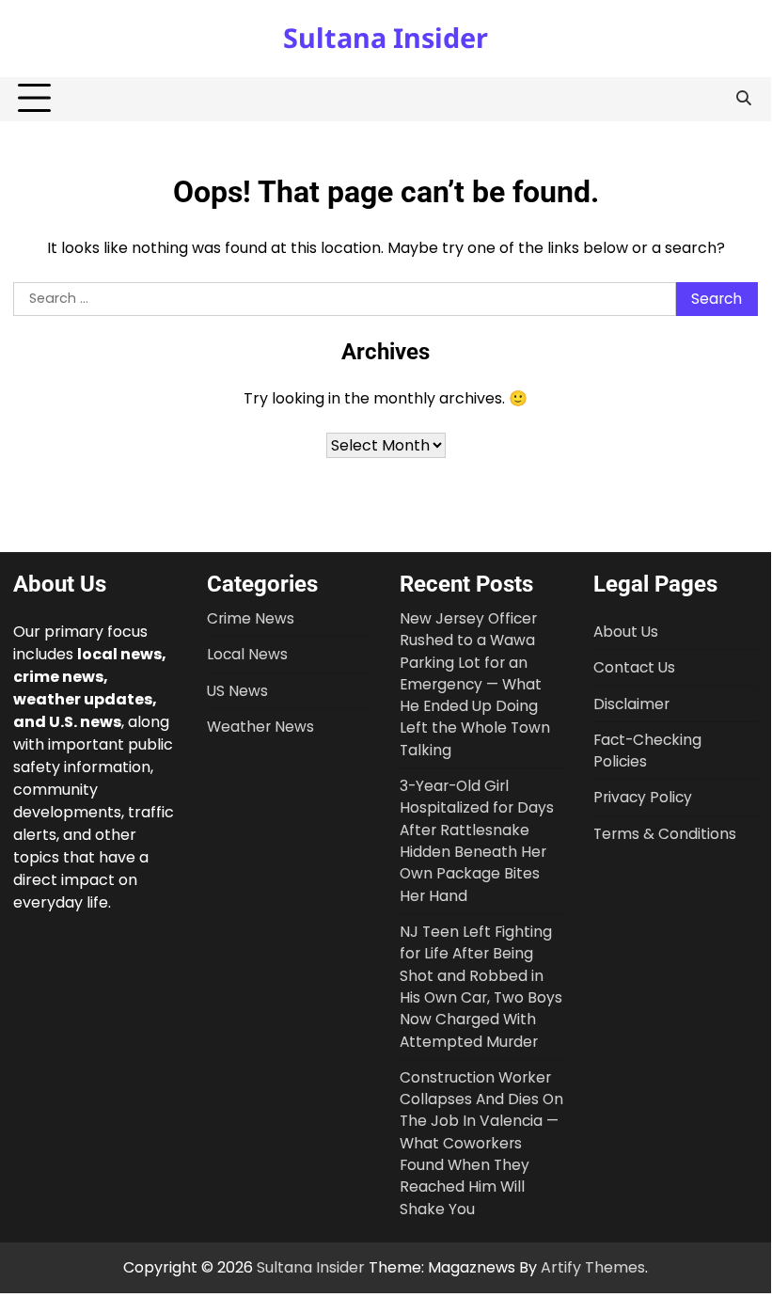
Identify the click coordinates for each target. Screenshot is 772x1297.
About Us (625, 631)
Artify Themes (593, 1267)
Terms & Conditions (664, 834)
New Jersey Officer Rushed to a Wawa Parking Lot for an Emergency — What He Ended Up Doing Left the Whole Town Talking (475, 684)
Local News (247, 654)
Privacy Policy (642, 797)
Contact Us (634, 667)
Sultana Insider (385, 37)
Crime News (250, 618)
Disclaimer (631, 704)
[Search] (744, 99)
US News (237, 691)
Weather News (260, 726)
